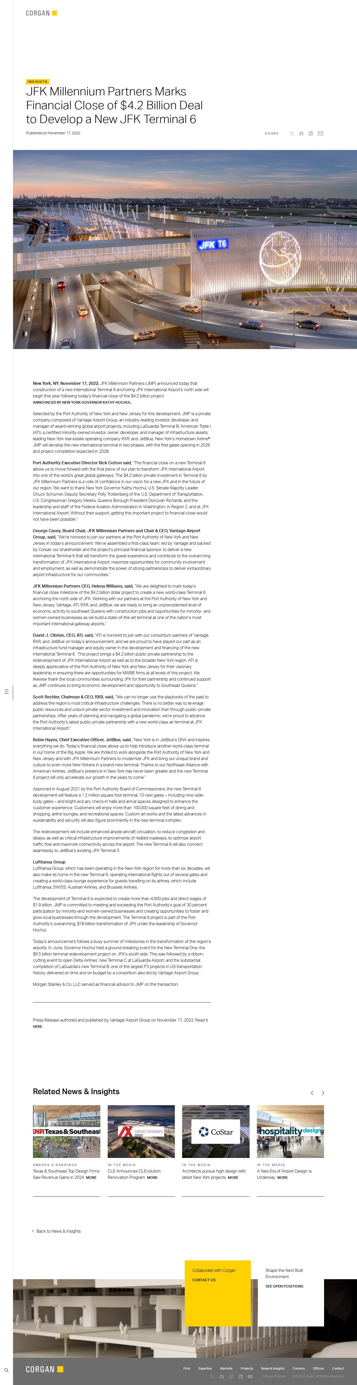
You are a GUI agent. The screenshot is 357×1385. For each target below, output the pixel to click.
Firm (186, 1368)
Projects (247, 1368)
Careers (299, 1368)
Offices (318, 1368)
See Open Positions (284, 1286)
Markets (226, 1368)
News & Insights (272, 1368)
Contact (338, 1368)
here (37, 1027)
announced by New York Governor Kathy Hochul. (82, 402)
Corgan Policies (274, 1376)
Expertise (205, 1368)
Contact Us (204, 1280)
